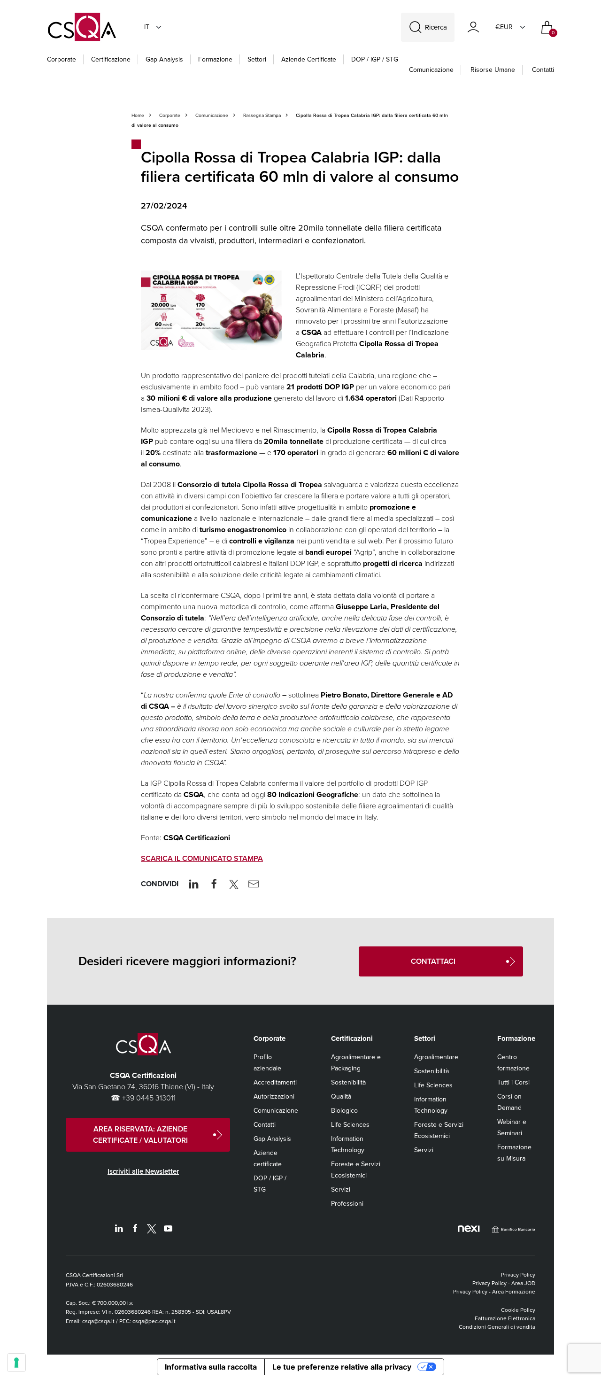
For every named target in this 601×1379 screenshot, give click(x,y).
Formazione (215, 59)
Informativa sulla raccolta (211, 1366)
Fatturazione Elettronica (505, 1318)
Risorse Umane (492, 70)
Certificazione (111, 59)
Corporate (61, 59)
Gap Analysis (164, 59)
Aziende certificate (308, 59)
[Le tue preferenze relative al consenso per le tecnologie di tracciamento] (16, 1362)
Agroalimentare (436, 1057)
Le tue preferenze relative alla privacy (341, 1366)
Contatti (543, 70)
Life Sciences (350, 1125)
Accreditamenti (275, 1082)
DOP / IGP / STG (374, 59)
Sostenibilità (348, 1082)
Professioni (347, 1204)
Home (137, 115)
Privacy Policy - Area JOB (503, 1283)
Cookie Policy (518, 1310)
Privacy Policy (518, 1275)
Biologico (344, 1111)
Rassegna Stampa (262, 115)
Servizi (340, 1189)
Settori (256, 59)
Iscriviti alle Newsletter (143, 1171)
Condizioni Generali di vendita (497, 1327)
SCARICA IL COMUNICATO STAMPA (202, 858)
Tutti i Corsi (513, 1082)
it (146, 27)
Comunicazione (431, 70)
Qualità (341, 1096)
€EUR (504, 27)
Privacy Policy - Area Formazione (494, 1291)
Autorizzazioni (274, 1096)
